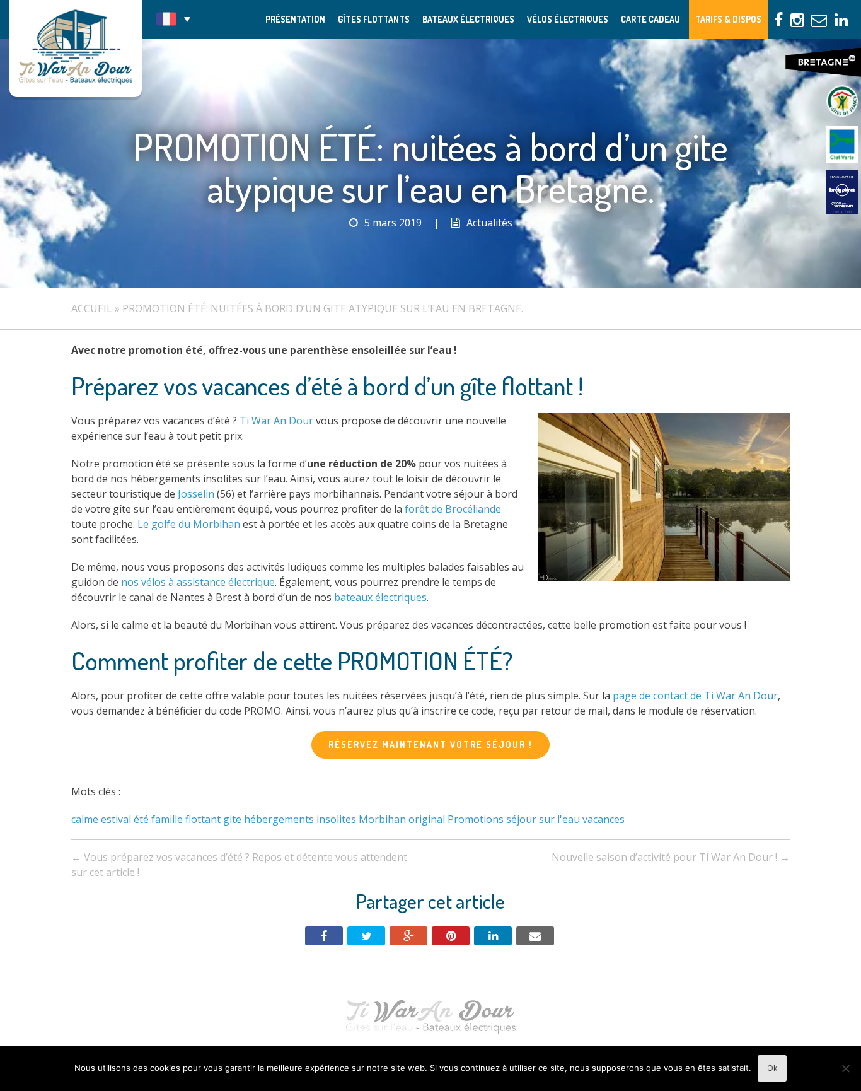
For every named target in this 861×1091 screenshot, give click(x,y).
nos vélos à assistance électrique (198, 582)
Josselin (196, 494)
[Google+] (408, 935)
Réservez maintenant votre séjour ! (430, 744)
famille (167, 819)
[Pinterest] (451, 935)
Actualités (489, 223)
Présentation (295, 19)
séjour (521, 819)
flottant (203, 819)
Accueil (91, 308)
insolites (336, 819)
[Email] (535, 935)
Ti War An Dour (276, 421)
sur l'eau (559, 819)
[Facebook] (324, 935)
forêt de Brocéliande (453, 509)
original (426, 819)
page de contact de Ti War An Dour (695, 696)
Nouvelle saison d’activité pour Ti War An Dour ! (671, 857)
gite (232, 819)
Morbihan (382, 819)
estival (116, 819)
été (141, 819)
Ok (772, 1068)
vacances (603, 819)
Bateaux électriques (468, 19)
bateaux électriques (380, 597)
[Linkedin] (493, 935)
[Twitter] (366, 935)
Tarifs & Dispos (728, 19)
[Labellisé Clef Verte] (842, 145)
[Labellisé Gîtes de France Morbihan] (842, 101)
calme (84, 819)
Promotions (476, 819)
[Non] (845, 1068)
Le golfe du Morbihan (188, 524)
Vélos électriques (567, 19)
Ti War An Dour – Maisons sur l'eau (75, 48)
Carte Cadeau (650, 19)
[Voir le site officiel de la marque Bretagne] (823, 62)
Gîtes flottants (374, 19)
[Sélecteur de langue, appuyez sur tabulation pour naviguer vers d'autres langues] (173, 19)
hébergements (279, 819)
